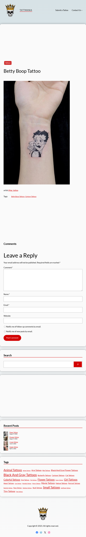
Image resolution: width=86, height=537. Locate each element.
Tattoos (7, 63)
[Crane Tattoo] (6, 443)
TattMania (26, 10)
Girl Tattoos (70, 479)
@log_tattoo (13, 190)
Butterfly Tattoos (44, 475)
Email (6, 305)
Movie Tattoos (48, 483)
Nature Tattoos (61, 483)
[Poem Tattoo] (6, 434)
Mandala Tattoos (26, 483)
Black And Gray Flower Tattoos (64, 470)
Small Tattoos (51, 487)
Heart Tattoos (9, 483)
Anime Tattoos (27, 470)
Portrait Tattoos (74, 483)
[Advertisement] (43, 39)
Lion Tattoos (18, 483)
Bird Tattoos (46, 470)
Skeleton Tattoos (27, 488)
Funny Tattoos (59, 480)
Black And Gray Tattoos (20, 475)
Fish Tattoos (33, 480)
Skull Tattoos (37, 488)
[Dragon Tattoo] (6, 438)
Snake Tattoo (14, 447)
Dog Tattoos (25, 480)
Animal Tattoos (13, 470)
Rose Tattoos (17, 488)
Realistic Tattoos (8, 488)
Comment (8, 267)
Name (7, 294)
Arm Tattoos (36, 470)
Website (7, 316)
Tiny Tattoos (9, 491)
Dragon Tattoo (14, 437)
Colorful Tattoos (12, 479)
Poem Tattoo (14, 432)
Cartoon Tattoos (30, 196)
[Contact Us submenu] (81, 10)
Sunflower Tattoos (66, 488)
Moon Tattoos (36, 483)
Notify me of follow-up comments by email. (23, 326)
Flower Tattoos (46, 479)
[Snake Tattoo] (6, 448)
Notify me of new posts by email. (19, 331)
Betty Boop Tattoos (18, 196)
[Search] (78, 364)
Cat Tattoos (69, 475)
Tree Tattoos (19, 491)
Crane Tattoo (14, 442)
